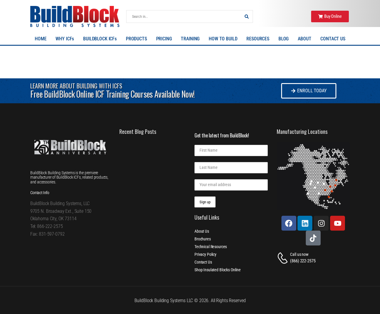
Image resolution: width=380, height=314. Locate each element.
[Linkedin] (304, 223)
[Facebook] (288, 223)
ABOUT (304, 39)
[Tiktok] (313, 238)
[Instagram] (321, 223)
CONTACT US (332, 39)
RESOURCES (257, 39)
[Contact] (283, 258)
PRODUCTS (136, 39)
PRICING (164, 39)
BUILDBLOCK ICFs (100, 39)
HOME (40, 39)
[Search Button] (247, 16)
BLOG (283, 39)
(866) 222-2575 (302, 261)
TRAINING (190, 39)
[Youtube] (337, 223)
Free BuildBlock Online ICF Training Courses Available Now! (112, 94)
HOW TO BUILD (223, 39)
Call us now (299, 254)
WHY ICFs (65, 39)
